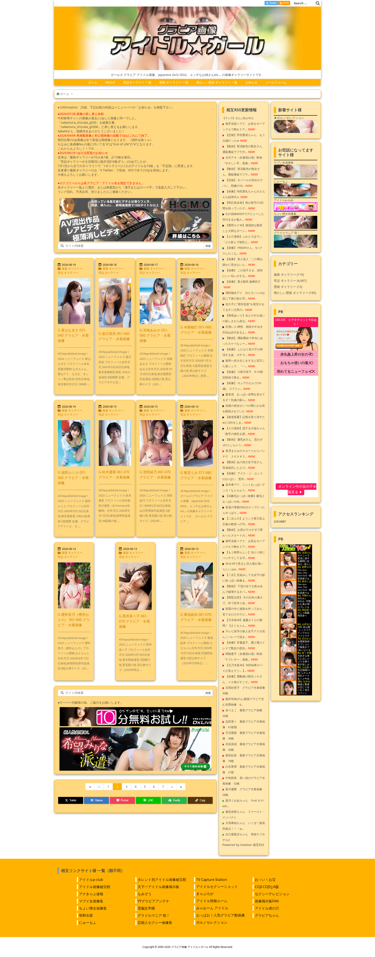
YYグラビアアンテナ (153, 901)
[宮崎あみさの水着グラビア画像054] (156, 301)
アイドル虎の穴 (267, 908)
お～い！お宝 (265, 879)
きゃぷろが (205, 893)
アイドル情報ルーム (211, 900)
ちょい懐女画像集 (93, 908)
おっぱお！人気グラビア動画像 (220, 915)
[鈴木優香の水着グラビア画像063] (115, 443)
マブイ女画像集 (91, 901)
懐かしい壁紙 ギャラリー (295, 293)
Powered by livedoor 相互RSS (243, 845)
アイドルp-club (91, 879)
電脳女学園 (146, 908)
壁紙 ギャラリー (288, 287)
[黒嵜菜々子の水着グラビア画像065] (135, 586)
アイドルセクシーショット (217, 886)
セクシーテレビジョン (272, 893)
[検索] (317, 3)
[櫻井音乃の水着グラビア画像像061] (74, 585)
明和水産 (86, 915)
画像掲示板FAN (267, 901)
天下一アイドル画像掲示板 (158, 886)
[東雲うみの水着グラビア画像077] (196, 443)
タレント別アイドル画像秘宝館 (162, 879)
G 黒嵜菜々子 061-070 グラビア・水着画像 (134, 621)
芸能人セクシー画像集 (155, 922)
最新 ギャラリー (72, 268)
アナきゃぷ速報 (91, 893)
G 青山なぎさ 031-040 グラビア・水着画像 (73, 335)
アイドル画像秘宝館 (94, 886)
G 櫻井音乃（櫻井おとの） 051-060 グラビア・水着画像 (74, 619)
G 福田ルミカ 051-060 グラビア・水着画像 (73, 477)
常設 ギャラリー (68, 273)
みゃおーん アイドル (212, 908)
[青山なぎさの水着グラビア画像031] (74, 301)
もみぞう (144, 893)
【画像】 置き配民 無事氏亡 (243, 281)
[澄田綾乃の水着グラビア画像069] (156, 443)
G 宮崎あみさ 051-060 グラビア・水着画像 (155, 335)
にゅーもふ (87, 922)
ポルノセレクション (211, 922)
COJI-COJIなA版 (267, 886)
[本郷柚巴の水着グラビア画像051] (196, 299)
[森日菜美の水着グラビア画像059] (115, 303)
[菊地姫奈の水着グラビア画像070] (196, 585)
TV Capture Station (211, 879)
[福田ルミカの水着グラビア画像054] (74, 443)
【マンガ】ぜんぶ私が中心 (238, 118)
